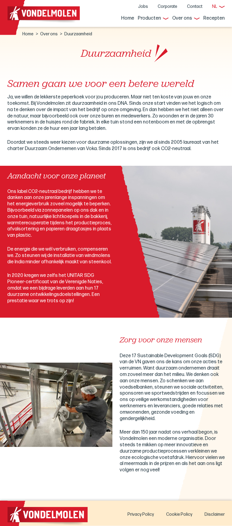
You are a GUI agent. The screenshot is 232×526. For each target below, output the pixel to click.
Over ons (182, 18)
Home (127, 18)
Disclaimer (215, 514)
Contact (194, 6)
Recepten (214, 18)
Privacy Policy (140, 514)
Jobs (143, 6)
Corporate (167, 6)
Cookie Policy (179, 514)
